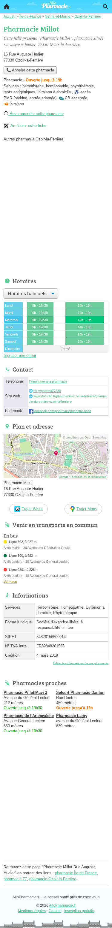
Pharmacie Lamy (71, 715)
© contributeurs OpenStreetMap (85, 437)
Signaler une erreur (20, 355)
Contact (55, 911)
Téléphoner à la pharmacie (48, 381)
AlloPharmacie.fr (62, 905)
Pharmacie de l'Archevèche (29, 715)
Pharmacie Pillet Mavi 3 (25, 692)
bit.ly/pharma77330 (47, 391)
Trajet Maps (86, 509)
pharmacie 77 (15, 879)
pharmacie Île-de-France (76, 873)
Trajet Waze (32, 509)
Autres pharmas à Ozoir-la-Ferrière (33, 139)
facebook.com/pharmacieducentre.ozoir (62, 411)
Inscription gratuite (79, 911)
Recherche (105, 6)
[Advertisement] (56, 208)
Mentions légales (32, 911)
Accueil (6, 6)
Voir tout (10, 581)
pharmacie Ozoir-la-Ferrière (52, 879)
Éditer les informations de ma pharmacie (80, 663)
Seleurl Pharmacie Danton (80, 692)
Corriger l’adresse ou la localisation (83, 476)
